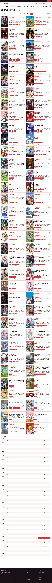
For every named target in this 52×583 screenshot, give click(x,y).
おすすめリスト (29, 581)
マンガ (28, 6)
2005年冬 (48, 13)
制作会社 (45, 6)
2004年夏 (4, 13)
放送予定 (19, 6)
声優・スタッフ (29, 574)
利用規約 (40, 574)
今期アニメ (13, 6)
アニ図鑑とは (41, 572)
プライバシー (41, 575)
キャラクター (16, 577)
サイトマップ (41, 579)
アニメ (24, 6)
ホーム (3, 6)
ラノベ (32, 6)
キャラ (37, 6)
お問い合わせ (41, 577)
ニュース (7, 6)
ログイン (45, 0)
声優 (40, 6)
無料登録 (49, 0)
